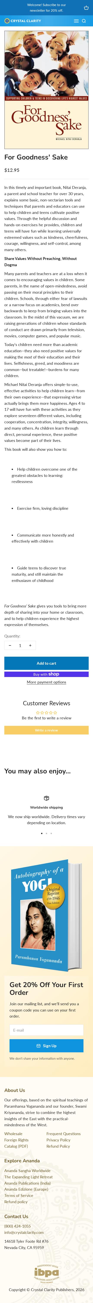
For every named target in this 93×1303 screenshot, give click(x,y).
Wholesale (13, 1133)
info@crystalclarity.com (24, 1232)
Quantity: (12, 636)
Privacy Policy (58, 1139)
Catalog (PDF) (16, 1146)
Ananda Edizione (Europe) (26, 1189)
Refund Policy (58, 1146)
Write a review (46, 730)
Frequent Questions (63, 1133)
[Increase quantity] (30, 645)
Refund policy (15, 1201)
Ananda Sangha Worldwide (27, 1170)
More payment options (46, 682)
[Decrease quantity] (10, 645)
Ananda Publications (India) (27, 1183)
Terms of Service (18, 1195)
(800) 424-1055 (17, 1226)
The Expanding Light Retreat (28, 1176)
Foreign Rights (16, 1139)
